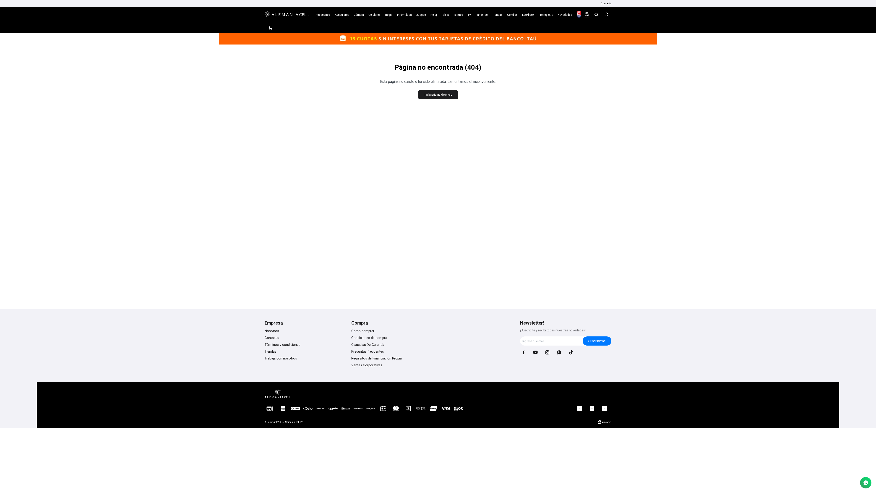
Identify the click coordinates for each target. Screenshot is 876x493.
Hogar (389, 14)
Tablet (445, 14)
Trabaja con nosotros (281, 358)
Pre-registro (546, 14)
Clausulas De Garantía (367, 345)
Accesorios (322, 14)
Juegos (421, 14)
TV (469, 14)
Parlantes (482, 14)
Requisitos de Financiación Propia (376, 358)
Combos (512, 14)
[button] (596, 14)
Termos (458, 14)
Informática (404, 14)
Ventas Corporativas (366, 365)
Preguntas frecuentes (367, 351)
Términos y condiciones (282, 345)
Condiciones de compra (369, 338)
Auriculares (342, 14)
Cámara (359, 14)
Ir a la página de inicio (438, 94)
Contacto (606, 3)
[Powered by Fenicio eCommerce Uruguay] (604, 422)
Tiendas (497, 14)
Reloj (433, 14)
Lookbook (528, 14)
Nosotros (272, 331)
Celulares (374, 14)
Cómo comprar (362, 331)
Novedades (565, 14)
